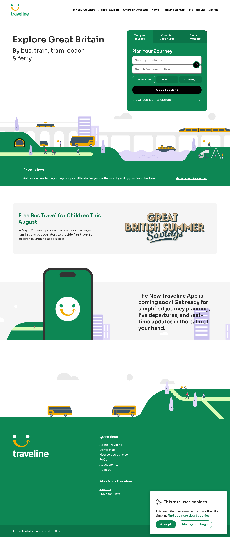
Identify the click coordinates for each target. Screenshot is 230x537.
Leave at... (167, 79)
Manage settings (195, 524)
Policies (105, 470)
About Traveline (108, 9)
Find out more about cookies (189, 515)
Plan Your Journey (83, 9)
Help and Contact (174, 9)
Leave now (144, 79)
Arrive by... (190, 79)
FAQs (103, 460)
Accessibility (108, 465)
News (155, 9)
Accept (165, 524)
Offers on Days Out (135, 9)
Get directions (167, 90)
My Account (197, 9)
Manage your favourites (191, 178)
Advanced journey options (152, 100)
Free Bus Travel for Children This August (59, 218)
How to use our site (113, 455)
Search (213, 9)
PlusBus (105, 489)
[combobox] (167, 60)
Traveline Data (109, 494)
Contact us (107, 450)
